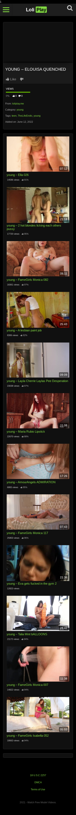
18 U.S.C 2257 (38, 775)
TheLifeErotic (25, 115)
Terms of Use (38, 789)
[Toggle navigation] (6, 10)
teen (14, 115)
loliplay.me (18, 103)
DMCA (38, 782)
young (20, 109)
